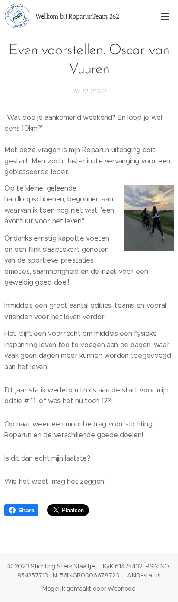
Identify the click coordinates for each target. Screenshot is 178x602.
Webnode (122, 589)
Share (26, 510)
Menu (165, 16)
